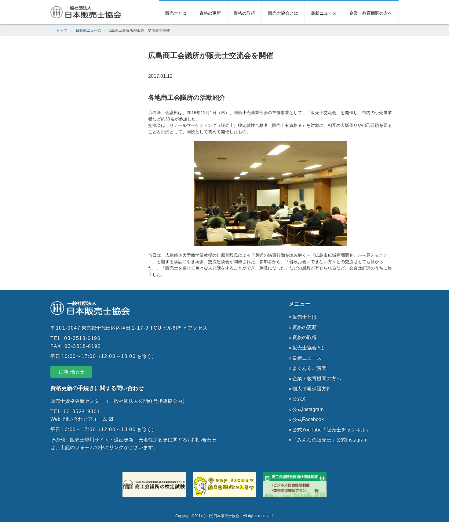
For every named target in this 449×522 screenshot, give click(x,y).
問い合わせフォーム (85, 419)
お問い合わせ (71, 371)
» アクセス (195, 328)
